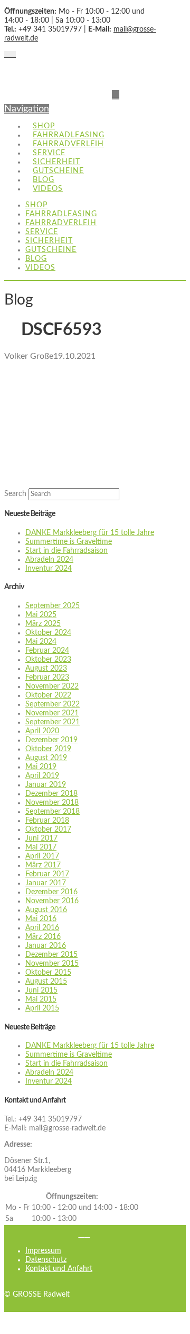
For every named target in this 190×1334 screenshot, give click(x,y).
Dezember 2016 (51, 892)
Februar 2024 (47, 650)
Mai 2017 (40, 847)
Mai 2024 (40, 641)
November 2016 (52, 901)
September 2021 (52, 722)
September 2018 (52, 811)
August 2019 (46, 758)
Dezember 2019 (51, 740)
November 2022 (52, 686)
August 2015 (46, 981)
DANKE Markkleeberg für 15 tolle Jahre (89, 533)
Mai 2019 (40, 767)
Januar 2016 (45, 945)
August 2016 (46, 910)
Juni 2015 (41, 990)
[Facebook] (7, 54)
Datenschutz (45, 1260)
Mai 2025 (40, 615)
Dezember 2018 (51, 793)
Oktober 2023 (48, 659)
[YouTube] (13, 54)
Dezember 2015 (51, 954)
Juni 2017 (41, 838)
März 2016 (43, 937)
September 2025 (52, 606)
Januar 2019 (45, 785)
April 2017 (42, 856)
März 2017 (43, 865)
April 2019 (42, 776)
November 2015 (52, 963)
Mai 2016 (40, 919)
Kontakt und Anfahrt (58, 1268)
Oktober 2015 (48, 972)
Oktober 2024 (48, 632)
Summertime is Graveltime (68, 541)
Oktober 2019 (48, 749)
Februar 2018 (47, 820)
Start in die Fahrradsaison (66, 550)
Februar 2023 (47, 677)
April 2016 (42, 928)
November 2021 (52, 713)
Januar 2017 (45, 883)
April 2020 (42, 731)
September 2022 (52, 704)
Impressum (43, 1251)
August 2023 (46, 668)
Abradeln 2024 (49, 559)
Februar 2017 (47, 874)
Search (15, 494)
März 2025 (43, 624)
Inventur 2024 (48, 568)
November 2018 (52, 802)
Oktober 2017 (48, 829)
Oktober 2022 (48, 695)
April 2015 (42, 1008)
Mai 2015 (40, 999)
